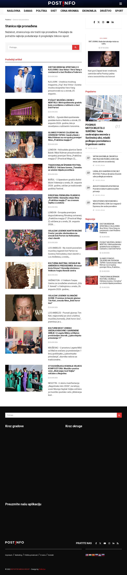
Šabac (28, 486)
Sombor (49, 434)
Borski (69, 434)
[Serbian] (100, 554)
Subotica (50, 447)
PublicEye (42, 569)
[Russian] (96, 554)
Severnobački (101, 453)
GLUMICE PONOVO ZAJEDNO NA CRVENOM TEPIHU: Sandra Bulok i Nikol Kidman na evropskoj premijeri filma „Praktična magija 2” (65, 136)
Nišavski (70, 492)
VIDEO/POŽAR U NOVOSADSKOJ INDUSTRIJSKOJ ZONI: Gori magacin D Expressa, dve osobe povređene (107, 203)
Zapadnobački (101, 498)
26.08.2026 (54, 76)
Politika (41, 10)
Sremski (98, 473)
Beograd (10, 434)
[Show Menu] (120, 4)
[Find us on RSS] (118, 543)
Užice (48, 453)
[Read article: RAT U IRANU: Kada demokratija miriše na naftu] (103, 59)
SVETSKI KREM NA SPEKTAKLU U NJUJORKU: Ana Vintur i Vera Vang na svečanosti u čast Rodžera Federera (65, 69)
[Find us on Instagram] (103, 22)
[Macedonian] (93, 554)
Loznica (9, 492)
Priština (29, 473)
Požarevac (31, 466)
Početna (8, 20)
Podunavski (72, 511)
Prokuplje (30, 479)
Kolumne (103, 38)
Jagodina (10, 453)
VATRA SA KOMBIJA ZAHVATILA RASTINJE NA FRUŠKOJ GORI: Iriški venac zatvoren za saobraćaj (106, 159)
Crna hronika (70, 10)
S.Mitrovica (51, 440)
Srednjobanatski (102, 466)
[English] (87, 554)
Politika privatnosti (31, 555)
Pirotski (69, 505)
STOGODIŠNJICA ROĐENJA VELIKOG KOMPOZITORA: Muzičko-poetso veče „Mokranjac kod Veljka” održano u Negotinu (65, 370)
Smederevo (31, 492)
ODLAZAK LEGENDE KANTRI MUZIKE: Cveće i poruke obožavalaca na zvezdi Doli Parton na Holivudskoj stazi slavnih (65, 234)
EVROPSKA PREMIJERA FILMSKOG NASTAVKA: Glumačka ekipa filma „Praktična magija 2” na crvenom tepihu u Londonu (64, 199)
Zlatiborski (99, 505)
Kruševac (10, 479)
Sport (119, 10)
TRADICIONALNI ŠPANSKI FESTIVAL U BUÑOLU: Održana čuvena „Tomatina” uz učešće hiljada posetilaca (65, 167)
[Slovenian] (103, 554)
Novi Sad (30, 447)
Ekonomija (89, 10)
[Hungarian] (90, 554)
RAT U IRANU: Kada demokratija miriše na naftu (104, 43)
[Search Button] (75, 47)
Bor (7, 440)
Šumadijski (99, 479)
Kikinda (9, 460)
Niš (27, 434)
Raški (96, 447)
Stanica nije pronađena (21, 20)
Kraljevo (10, 473)
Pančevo (30, 453)
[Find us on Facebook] (94, 22)
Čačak (8, 447)
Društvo (105, 10)
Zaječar (49, 479)
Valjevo (49, 460)
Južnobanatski (73, 460)
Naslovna (13, 10)
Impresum (8, 555)
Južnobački (71, 453)
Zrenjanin (50, 486)
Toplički (97, 486)
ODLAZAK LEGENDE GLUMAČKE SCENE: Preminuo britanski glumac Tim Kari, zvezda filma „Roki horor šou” (64, 299)
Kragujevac (11, 466)
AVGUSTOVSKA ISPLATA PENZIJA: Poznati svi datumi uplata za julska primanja (106, 188)
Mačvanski (71, 479)
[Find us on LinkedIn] (113, 543)
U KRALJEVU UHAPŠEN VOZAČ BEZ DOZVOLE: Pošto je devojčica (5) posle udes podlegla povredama (107, 173)
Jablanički (71, 447)
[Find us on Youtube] (108, 22)
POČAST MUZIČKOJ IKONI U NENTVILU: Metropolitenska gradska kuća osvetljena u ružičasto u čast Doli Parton (65, 104)
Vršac (48, 473)
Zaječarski (99, 492)
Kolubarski (71, 466)
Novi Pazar (31, 440)
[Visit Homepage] (61, 3)
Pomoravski (100, 434)
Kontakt (51, 555)
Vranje (49, 466)
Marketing (18, 555)
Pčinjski (69, 498)
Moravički (71, 486)
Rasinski (98, 440)
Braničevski (72, 440)
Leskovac (10, 486)
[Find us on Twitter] (98, 22)
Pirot (28, 460)
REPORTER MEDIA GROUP (20, 569)
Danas (28, 10)
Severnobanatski (102, 460)
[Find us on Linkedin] (113, 22)
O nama (43, 555)
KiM (67, 473)
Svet (54, 10)
